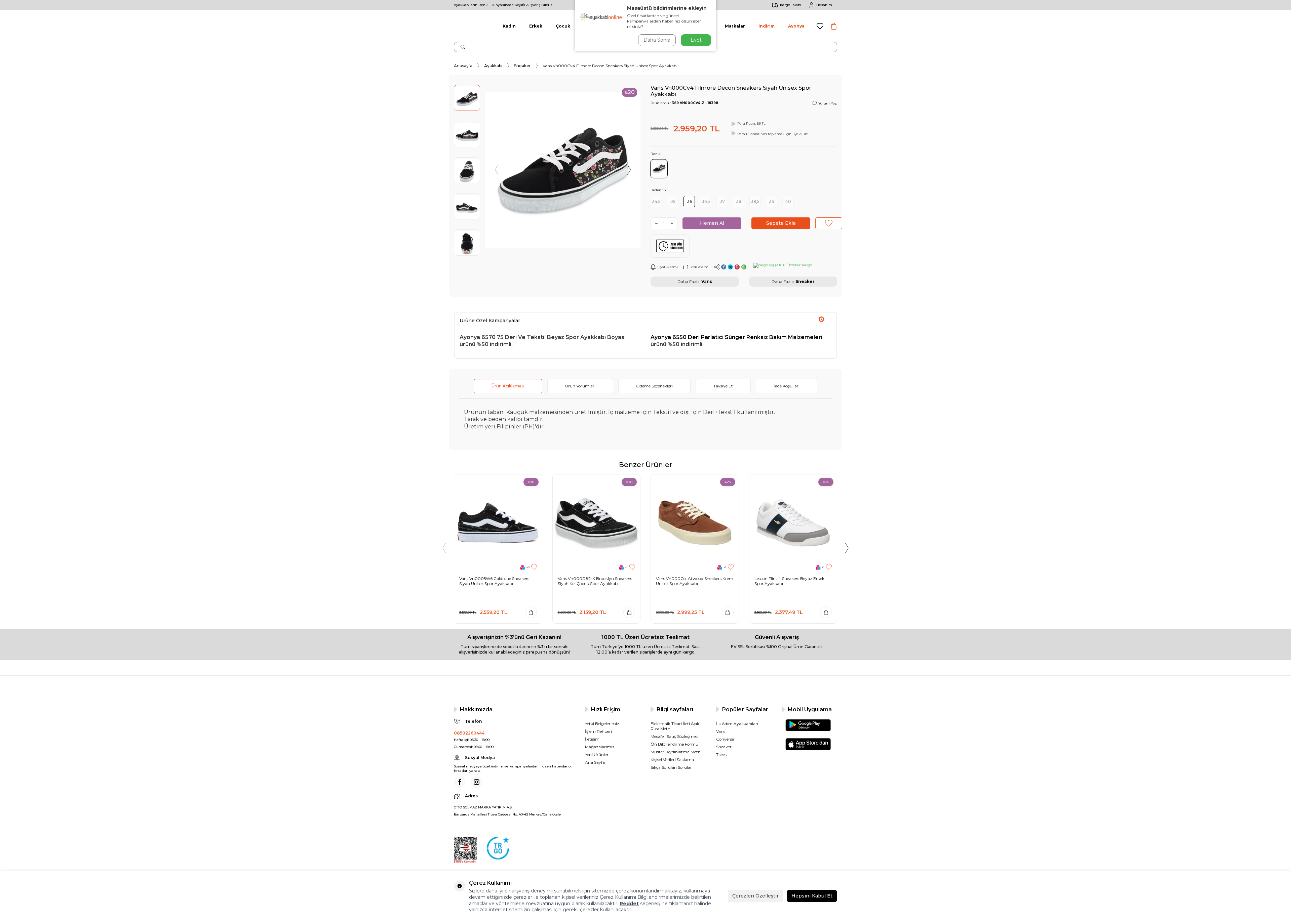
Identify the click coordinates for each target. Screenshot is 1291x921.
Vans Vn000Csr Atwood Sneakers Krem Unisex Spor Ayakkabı (694, 581)
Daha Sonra (656, 40)
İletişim (592, 739)
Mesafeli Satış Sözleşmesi (674, 736)
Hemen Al (712, 223)
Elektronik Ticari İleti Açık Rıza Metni (675, 726)
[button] (496, 170)
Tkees (721, 754)
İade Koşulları (786, 385)
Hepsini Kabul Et (811, 896)
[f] (460, 782)
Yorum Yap (827, 103)
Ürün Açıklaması (508, 385)
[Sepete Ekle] (531, 612)
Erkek (535, 26)
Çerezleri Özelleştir (755, 896)
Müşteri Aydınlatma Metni (676, 751)
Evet (696, 40)
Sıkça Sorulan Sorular (671, 767)
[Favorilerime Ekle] (534, 567)
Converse (725, 739)
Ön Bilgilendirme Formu (674, 744)
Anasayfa (463, 65)
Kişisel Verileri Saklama (672, 759)
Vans (706, 281)
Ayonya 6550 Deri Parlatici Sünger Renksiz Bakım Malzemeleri (736, 337)
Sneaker (522, 65)
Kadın (509, 26)
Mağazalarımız (600, 746)
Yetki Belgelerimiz (602, 723)
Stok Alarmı (699, 267)
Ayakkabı (493, 65)
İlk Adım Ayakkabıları (737, 723)
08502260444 (469, 733)
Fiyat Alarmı (667, 267)
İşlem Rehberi (598, 731)
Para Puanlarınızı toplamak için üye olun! (772, 134)
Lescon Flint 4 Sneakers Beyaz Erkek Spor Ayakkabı (789, 581)
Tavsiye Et (723, 385)
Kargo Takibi (790, 5)
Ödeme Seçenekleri (654, 385)
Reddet (629, 904)
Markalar (735, 26)
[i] (476, 782)
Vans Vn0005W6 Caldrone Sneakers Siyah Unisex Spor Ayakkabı (494, 581)
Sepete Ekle (781, 223)
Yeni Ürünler (597, 754)
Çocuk (563, 26)
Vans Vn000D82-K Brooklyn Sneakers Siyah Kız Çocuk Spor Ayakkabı (595, 581)
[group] (563, 170)
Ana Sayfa (595, 762)
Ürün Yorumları (580, 385)
